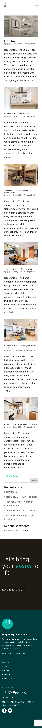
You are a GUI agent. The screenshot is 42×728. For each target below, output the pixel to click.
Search (34, 480)
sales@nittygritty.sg (14, 692)
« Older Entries (12, 476)
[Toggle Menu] (37, 5)
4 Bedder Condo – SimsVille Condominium (16, 191)
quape (9, 44)
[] (4, 717)
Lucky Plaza (9, 41)
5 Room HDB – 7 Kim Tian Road (17, 114)
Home (4, 667)
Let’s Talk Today (12, 589)
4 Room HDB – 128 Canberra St (18, 269)
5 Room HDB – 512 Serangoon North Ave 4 (20, 347)
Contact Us (7, 678)
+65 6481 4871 (8, 697)
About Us (6, 674)
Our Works (7, 670)
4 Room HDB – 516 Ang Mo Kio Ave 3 (20, 424)
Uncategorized (29, 44)
